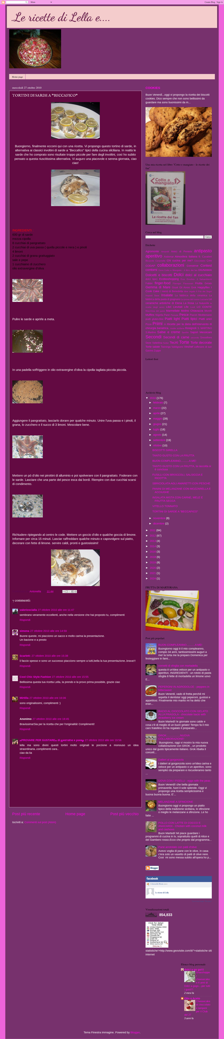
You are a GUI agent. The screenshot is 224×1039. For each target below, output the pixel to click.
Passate (174, 315)
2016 (153, 551)
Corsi (161, 270)
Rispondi (25, 619)
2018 (153, 556)
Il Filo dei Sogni (204, 291)
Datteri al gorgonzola (171, 759)
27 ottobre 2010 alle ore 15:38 (50, 655)
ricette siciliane (177, 328)
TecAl (174, 342)
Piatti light (172, 319)
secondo (195, 337)
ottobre (157, 445)
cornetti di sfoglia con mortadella (178, 665)
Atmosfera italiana (186, 256)
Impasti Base (152, 295)
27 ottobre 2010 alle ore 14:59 (48, 630)
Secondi (153, 336)
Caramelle (160, 260)
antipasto (203, 250)
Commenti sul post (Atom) (40, 822)
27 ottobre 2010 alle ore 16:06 (47, 697)
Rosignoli (190, 328)
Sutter (166, 343)
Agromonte (152, 251)
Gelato (208, 283)
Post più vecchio (124, 814)
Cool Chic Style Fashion (35, 676)
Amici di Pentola (181, 251)
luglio (156, 429)
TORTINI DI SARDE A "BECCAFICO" (175, 511)
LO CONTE (204, 306)
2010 (153, 398)
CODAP (150, 265)
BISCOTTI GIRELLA (164, 450)
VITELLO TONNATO (165, 506)
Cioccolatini (199, 260)
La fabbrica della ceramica (191, 295)
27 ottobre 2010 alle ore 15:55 (70, 676)
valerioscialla (28, 609)
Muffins (150, 314)
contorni (151, 270)
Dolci (178, 274)
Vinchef (188, 346)
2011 (153, 530)
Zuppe (157, 350)
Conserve (192, 265)
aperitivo (154, 256)
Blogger (135, 1032)
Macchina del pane (155, 311)
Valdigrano (177, 346)
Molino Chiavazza (192, 310)
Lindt (192, 307)
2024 (153, 578)
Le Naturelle (202, 303)
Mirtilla (24, 697)
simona (24, 630)
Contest (206, 265)
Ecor (183, 279)
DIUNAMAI (205, 270)
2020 (153, 567)
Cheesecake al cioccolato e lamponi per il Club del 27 (197, 1008)
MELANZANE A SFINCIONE (175, 801)
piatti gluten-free (155, 319)
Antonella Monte (157, 884)
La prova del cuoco (190, 299)
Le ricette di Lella (162, 893)
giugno (157, 424)
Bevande (150, 260)
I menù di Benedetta (171, 291)
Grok (193, 287)
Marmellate (173, 310)
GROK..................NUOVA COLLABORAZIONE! (174, 737)
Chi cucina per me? (180, 260)
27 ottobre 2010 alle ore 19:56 (103, 740)
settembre (159, 440)
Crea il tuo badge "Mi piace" (202, 901)
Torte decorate (201, 342)
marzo (157, 407)
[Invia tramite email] (63, 591)
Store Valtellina (154, 342)
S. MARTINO (204, 328)
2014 (153, 546)
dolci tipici (151, 279)
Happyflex (203, 287)
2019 (153, 562)
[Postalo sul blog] (66, 591)
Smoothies (206, 337)
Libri (168, 306)
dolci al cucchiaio (198, 275)
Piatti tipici (189, 319)
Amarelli (165, 251)
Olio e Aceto (192, 998)
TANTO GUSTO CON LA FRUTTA (173, 455)
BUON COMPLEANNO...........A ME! (174, 460)
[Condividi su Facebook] (72, 591)
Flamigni (177, 283)
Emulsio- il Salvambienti (199, 279)
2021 (153, 573)
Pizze (149, 324)
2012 (153, 535)
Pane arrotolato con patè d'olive (177, 847)
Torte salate (153, 346)
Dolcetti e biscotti (159, 275)
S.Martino (151, 332)
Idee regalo (189, 291)
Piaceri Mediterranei (201, 314)
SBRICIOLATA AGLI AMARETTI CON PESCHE (181, 483)
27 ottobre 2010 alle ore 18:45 (50, 718)
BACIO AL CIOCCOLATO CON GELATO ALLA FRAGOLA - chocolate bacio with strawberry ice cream (183, 714)
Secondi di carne (176, 337)
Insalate (167, 295)
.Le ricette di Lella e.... (61, 16)
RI (165, 324)
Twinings (166, 346)
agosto (157, 434)
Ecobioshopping (169, 279)
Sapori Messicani (201, 332)
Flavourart (188, 283)
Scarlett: (25, 655)
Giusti (175, 287)
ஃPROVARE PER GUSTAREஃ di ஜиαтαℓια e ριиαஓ (52, 740)
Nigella (159, 314)
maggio (158, 418)
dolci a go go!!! (194, 969)
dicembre (159, 523)
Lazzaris (204, 299)
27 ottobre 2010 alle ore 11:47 (56, 609)
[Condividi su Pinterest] (75, 591)
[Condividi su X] (69, 591)
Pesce (184, 315)
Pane (167, 314)
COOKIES (153, 88)
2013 (153, 540)
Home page (17, 76)
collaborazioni (170, 265)
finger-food (162, 283)
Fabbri (149, 283)
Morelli (208, 310)
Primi (157, 323)
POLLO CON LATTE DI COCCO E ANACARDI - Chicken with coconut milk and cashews (182, 826)
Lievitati (177, 306)
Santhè (185, 332)
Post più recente (26, 814)
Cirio (209, 260)
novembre (159, 518)
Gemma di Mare (158, 287)
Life (186, 306)
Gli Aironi (184, 287)
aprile (157, 413)
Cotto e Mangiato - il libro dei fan (180, 270)
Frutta (198, 283)
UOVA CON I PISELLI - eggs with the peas (184, 780)
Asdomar (169, 256)
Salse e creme (168, 332)
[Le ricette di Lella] (150, 895)
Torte (184, 342)
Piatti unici (205, 319)
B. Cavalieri (205, 256)
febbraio (158, 402)
